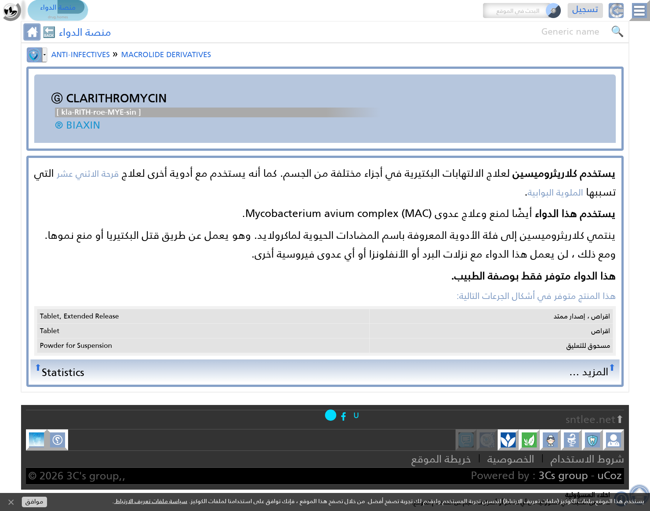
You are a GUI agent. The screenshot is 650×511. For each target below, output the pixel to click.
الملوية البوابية (555, 192)
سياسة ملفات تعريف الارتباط (150, 501)
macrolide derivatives (166, 53)
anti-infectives (81, 53)
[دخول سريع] (356, 415)
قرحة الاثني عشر (88, 174)
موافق (34, 501)
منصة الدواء (85, 32)
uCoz (609, 475)
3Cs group (563, 475)
